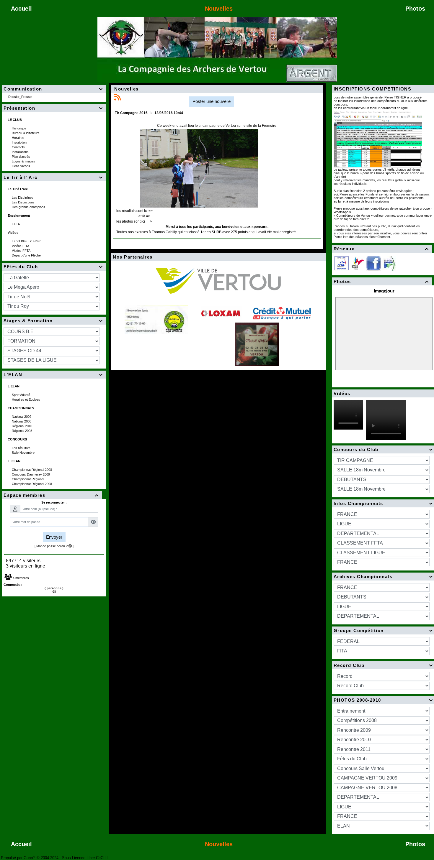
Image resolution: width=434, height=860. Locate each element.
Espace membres (51, 495)
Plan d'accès (21, 156)
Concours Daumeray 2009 (31, 474)
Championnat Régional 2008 (32, 469)
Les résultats (21, 448)
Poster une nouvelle (211, 101)
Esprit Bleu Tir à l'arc (27, 241)
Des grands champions (29, 207)
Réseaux (381, 248)
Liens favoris (21, 166)
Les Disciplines (23, 197)
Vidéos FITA (21, 246)
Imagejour (384, 290)
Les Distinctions (23, 202)
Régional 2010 (22, 426)
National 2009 (22, 416)
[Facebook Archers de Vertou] (373, 262)
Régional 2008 (22, 431)
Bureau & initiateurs (26, 133)
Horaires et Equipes (26, 399)
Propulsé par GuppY (19, 858)
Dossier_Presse (20, 96)
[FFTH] (357, 262)
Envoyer (54, 537)
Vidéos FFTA (21, 250)
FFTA (16, 224)
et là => (144, 216)
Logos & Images (24, 161)
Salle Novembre (23, 452)
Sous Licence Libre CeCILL (86, 858)
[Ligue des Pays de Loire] (389, 262)
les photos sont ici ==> (134, 221)
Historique (19, 128)
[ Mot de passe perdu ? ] (54, 546)
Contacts (19, 147)
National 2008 (22, 421)
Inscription (19, 142)
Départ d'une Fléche (27, 255)
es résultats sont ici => (135, 211)
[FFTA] (341, 262)
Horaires (18, 137)
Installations (21, 152)
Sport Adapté (21, 395)
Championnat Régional (28, 479)
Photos (381, 281)
